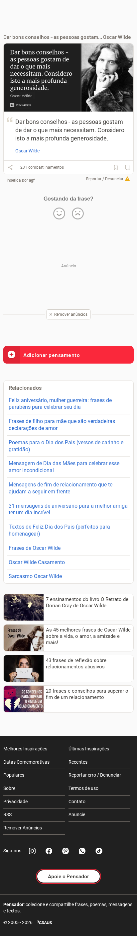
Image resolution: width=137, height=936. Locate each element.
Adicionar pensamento (51, 355)
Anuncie (76, 814)
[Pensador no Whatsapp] (82, 851)
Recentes (77, 762)
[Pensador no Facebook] (49, 851)
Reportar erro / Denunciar (94, 775)
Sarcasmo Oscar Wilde (35, 576)
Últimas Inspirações (88, 748)
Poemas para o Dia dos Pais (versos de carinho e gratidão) (66, 446)
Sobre (9, 788)
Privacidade (15, 801)
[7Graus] (44, 922)
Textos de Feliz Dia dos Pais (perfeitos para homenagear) (59, 530)
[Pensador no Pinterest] (65, 851)
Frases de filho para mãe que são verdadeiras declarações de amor (62, 424)
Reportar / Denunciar (104, 179)
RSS (7, 814)
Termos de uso (83, 788)
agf (32, 180)
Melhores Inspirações (25, 748)
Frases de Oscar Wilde (35, 548)
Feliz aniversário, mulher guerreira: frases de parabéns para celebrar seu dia (60, 403)
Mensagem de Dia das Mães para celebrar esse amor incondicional (64, 466)
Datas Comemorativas (26, 762)
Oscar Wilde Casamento (37, 562)
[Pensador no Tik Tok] (98, 851)
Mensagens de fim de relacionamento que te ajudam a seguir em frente (60, 488)
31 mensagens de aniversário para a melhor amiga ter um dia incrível (68, 509)
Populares (13, 775)
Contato (76, 801)
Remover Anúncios (22, 827)
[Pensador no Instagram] (32, 851)
